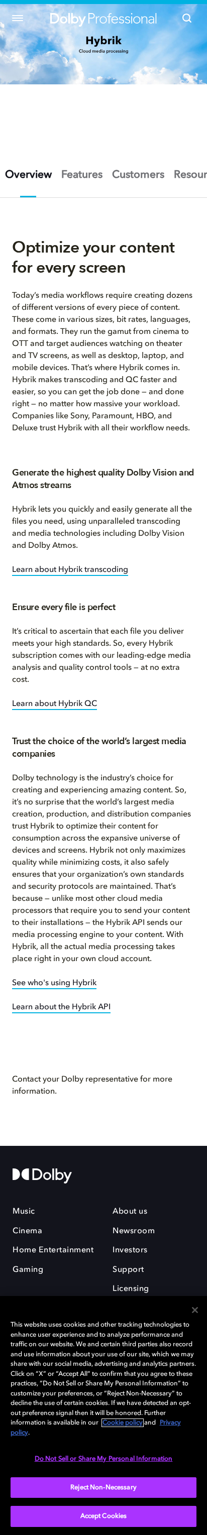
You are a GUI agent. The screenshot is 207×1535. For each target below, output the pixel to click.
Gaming (28, 1270)
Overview (28, 175)
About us (130, 1212)
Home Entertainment (53, 1250)
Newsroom (134, 1231)
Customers (138, 175)
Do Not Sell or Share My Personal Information (104, 1459)
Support (128, 1270)
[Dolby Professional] (103, 18)
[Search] (187, 18)
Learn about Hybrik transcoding (70, 570)
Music (24, 1212)
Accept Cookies (103, 1516)
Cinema (27, 1231)
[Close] (195, 1310)
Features (81, 175)
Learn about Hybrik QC (54, 704)
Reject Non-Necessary (103, 1487)
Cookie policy (122, 1423)
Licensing (131, 1289)
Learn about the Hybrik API (61, 1007)
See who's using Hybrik (54, 983)
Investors (130, 1250)
